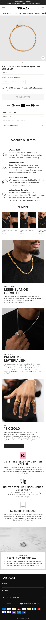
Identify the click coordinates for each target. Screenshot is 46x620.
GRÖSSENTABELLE (10, 125)
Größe (9, 77)
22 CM (22, 82)
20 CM (14, 82)
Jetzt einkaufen (14, 446)
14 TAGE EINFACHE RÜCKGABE (16, 121)
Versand (7, 116)
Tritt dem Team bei (11, 597)
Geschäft (6, 584)
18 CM (5, 82)
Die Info (5, 590)
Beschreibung (9, 112)
